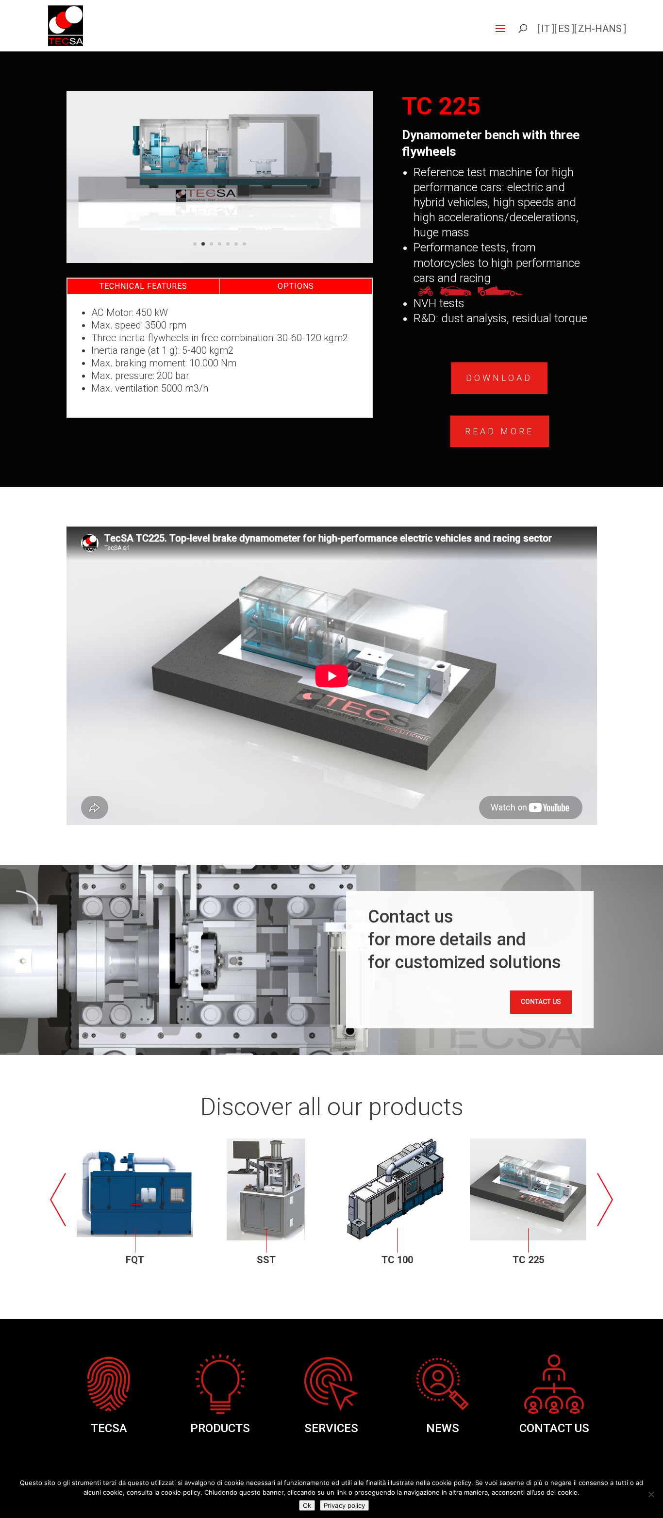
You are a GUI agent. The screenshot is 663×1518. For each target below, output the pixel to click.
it (545, 28)
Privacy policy (344, 1505)
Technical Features (143, 286)
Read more (499, 431)
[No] (651, 1494)
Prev (60, 1200)
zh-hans (600, 28)
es (564, 28)
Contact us (541, 1002)
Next (603, 1200)
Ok (307, 1505)
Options (296, 286)
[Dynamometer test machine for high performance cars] (219, 260)
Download (499, 378)
